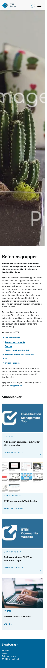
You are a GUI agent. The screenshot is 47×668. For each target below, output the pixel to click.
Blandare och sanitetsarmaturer (19, 354)
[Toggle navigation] (39, 5)
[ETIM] (15, 5)
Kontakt (5, 650)
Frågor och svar (9, 656)
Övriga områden (12, 362)
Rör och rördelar (12, 337)
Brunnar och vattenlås (15, 342)
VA (6, 358)
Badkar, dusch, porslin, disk (17, 350)
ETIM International (10, 659)
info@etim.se (16, 385)
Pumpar (8, 346)
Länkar (5, 653)
